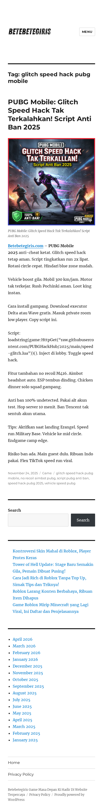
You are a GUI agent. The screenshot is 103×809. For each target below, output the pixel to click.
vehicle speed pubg (60, 483)
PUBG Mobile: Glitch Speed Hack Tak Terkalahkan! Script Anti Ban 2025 (49, 114)
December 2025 (27, 666)
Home (14, 762)
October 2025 (25, 679)
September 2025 (28, 686)
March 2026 (24, 646)
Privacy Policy (21, 774)
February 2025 (26, 733)
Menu (87, 32)
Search (14, 510)
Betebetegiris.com (25, 245)
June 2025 (22, 706)
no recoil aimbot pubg (38, 478)
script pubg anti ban (73, 478)
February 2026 (26, 652)
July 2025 (21, 699)
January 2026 (25, 659)
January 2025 (25, 740)
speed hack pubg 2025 (25, 483)
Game (47, 473)
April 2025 (22, 719)
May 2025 (22, 713)
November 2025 (28, 672)
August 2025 (25, 693)
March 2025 (24, 726)
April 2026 (23, 639)
